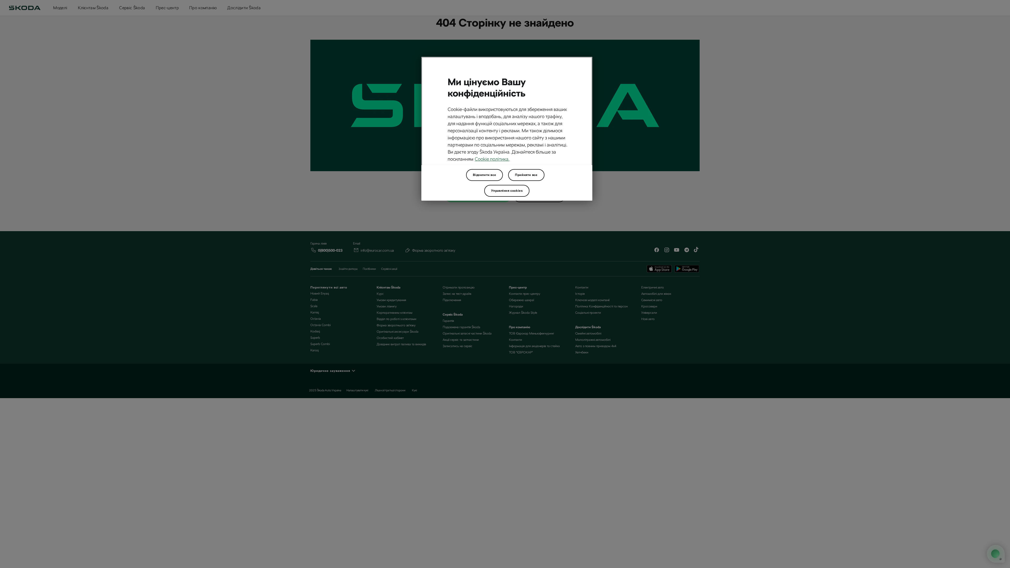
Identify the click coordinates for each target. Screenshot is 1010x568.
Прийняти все (526, 175)
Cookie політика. (492, 159)
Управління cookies (507, 190)
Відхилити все (484, 175)
